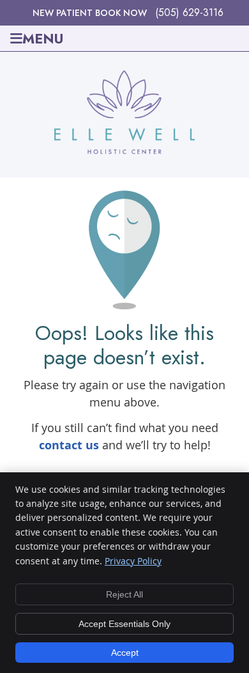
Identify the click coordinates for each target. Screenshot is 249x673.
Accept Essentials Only (124, 624)
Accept (125, 652)
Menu (43, 38)
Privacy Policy (133, 561)
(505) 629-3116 (189, 12)
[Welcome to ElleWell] (124, 149)
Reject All (124, 594)
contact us (69, 445)
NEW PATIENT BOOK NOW (90, 12)
